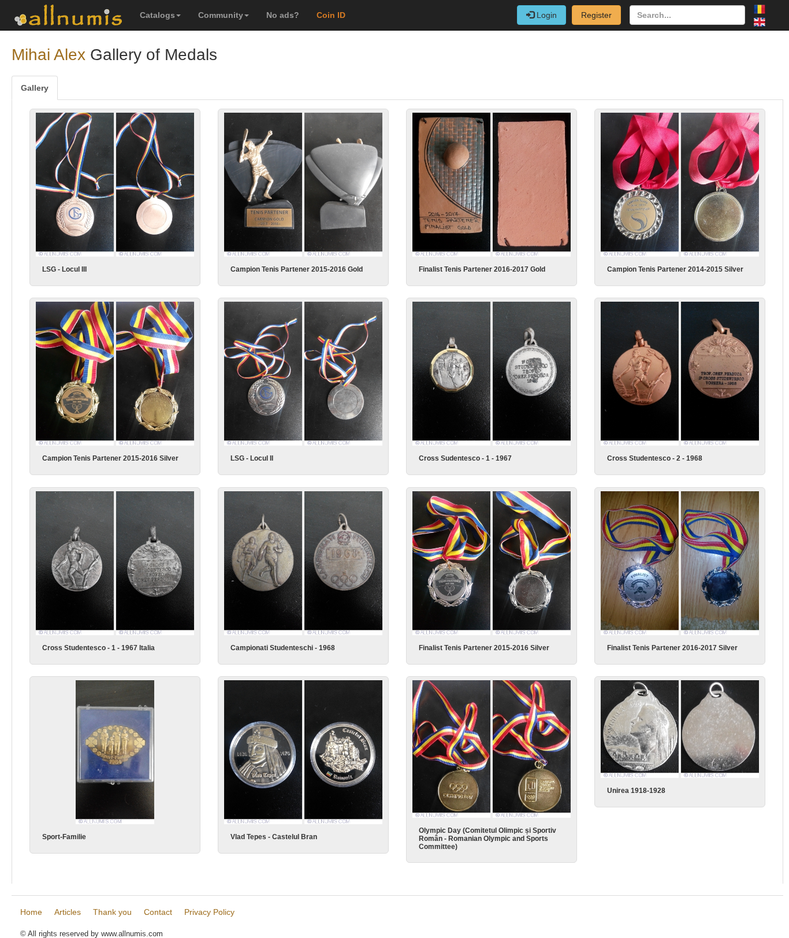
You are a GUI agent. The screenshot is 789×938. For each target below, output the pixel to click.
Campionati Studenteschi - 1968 (282, 648)
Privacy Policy (209, 912)
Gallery (35, 87)
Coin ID (331, 15)
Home (31, 912)
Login (545, 15)
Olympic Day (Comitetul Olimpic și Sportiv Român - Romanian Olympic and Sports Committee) (487, 838)
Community (220, 15)
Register (596, 15)
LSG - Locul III (64, 269)
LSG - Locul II (251, 458)
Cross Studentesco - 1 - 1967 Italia (98, 648)
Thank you (112, 912)
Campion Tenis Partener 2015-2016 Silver (110, 458)
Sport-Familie (64, 837)
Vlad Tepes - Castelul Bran (273, 837)
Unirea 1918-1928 (636, 791)
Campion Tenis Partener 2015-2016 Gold (296, 269)
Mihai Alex (48, 55)
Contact (158, 912)
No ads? (282, 15)
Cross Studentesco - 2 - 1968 (654, 458)
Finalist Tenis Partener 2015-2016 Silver (484, 648)
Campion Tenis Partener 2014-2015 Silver (675, 269)
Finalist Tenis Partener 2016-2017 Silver (672, 648)
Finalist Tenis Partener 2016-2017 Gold (482, 269)
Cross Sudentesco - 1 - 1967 (465, 458)
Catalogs (157, 15)
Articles (67, 912)
